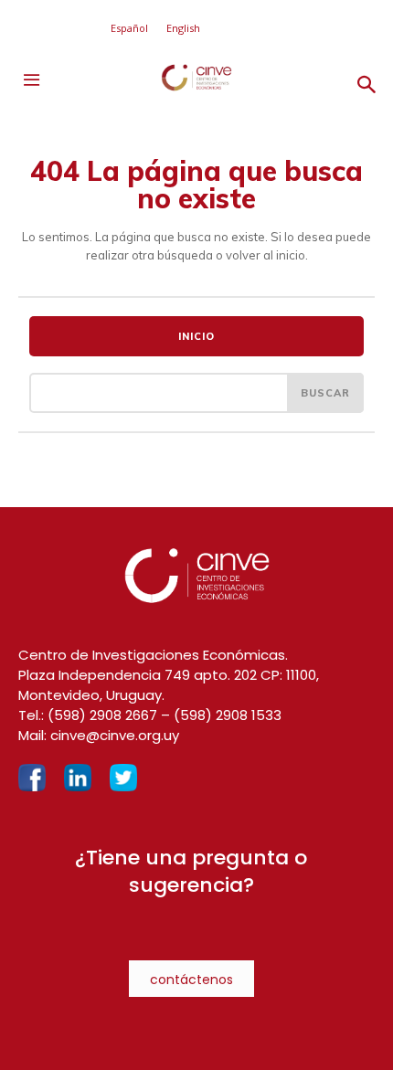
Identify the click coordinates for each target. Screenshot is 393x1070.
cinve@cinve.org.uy (114, 735)
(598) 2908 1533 (227, 715)
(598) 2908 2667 (102, 715)
